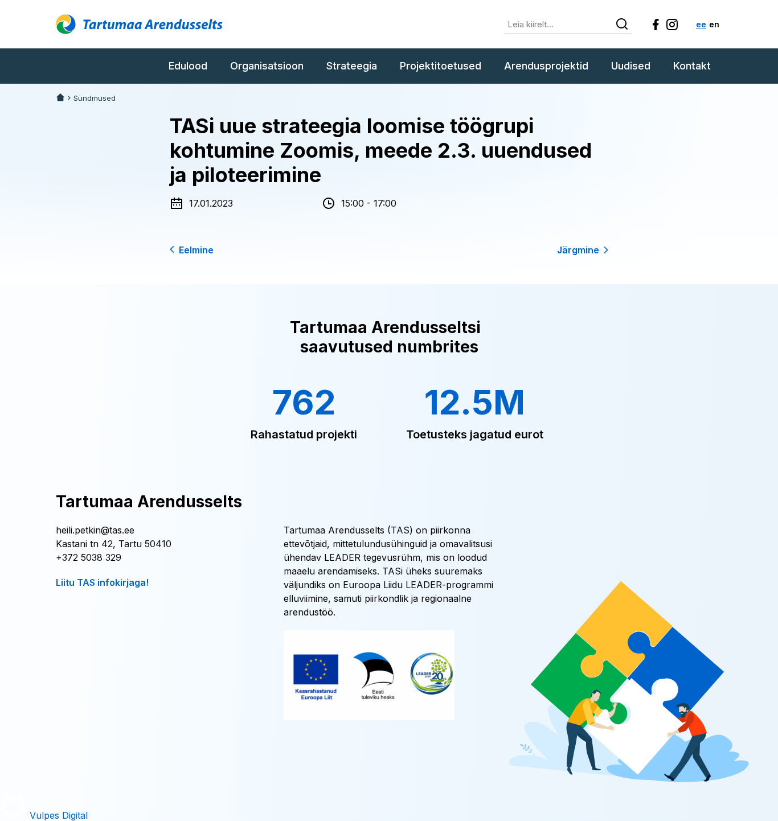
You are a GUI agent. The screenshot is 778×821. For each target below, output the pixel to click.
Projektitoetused (440, 66)
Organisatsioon (267, 66)
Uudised (630, 66)
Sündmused (94, 98)
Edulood (188, 66)
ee (701, 24)
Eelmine (196, 250)
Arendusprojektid (546, 66)
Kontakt (692, 66)
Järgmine (578, 250)
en (714, 24)
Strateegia (351, 66)
